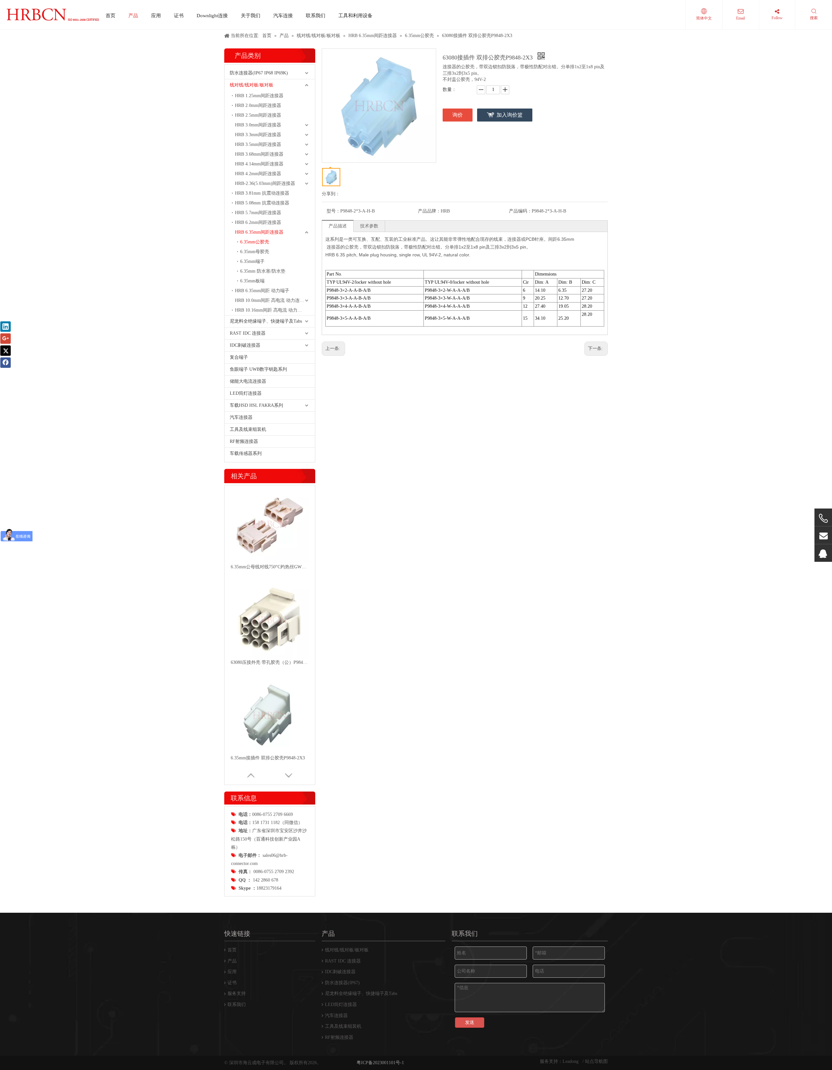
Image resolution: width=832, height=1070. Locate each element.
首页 (110, 15)
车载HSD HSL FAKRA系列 (256, 405)
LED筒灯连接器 (246, 393)
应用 (156, 15)
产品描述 (338, 226)
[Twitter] (5, 350)
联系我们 (315, 15)
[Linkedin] (5, 326)
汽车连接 (283, 15)
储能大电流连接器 (248, 381)
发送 (469, 1022)
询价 (457, 115)
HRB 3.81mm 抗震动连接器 (262, 193)
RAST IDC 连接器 (248, 333)
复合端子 (239, 357)
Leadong (571, 1061)
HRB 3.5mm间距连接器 (258, 144)
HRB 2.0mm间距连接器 (258, 105)
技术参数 (369, 226)
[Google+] (5, 338)
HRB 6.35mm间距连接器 (259, 232)
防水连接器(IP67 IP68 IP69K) (259, 73)
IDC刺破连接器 (245, 345)
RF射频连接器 (244, 441)
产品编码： (520, 211)
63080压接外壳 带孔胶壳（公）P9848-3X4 (270, 662)
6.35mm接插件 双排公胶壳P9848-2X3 (268, 757)
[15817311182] (823, 518)
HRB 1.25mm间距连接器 (259, 95)
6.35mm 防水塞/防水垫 (262, 271)
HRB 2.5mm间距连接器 (258, 115)
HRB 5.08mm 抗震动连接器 (262, 202)
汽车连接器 (241, 417)
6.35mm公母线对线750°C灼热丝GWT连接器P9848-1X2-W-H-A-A (270, 566)
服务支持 (237, 993)
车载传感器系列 (246, 453)
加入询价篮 (510, 115)
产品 (133, 15)
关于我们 (250, 15)
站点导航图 (596, 1061)
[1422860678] (823, 553)
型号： (333, 211)
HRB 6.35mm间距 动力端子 (262, 290)
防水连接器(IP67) (342, 982)
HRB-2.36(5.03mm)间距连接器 (265, 183)
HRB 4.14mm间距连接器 (259, 163)
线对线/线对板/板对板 (251, 85)
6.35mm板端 (252, 280)
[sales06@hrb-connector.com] (823, 535)
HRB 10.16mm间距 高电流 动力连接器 (273, 310)
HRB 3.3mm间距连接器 (258, 134)
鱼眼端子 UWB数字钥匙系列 (258, 369)
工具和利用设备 (355, 15)
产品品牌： (429, 211)
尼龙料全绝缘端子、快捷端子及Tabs (266, 321)
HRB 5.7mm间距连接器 (258, 212)
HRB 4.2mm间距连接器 (258, 173)
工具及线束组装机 (248, 429)
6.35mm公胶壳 (254, 241)
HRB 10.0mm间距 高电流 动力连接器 (272, 300)
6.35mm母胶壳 (254, 251)
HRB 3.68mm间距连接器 (259, 154)
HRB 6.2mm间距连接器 (258, 222)
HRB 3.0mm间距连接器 (258, 124)
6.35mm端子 (252, 261)
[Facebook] (5, 362)
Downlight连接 (212, 15)
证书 (179, 15)
